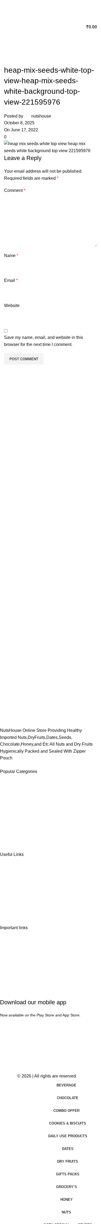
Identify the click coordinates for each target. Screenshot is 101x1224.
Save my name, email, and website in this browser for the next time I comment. (43, 341)
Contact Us (15, 902)
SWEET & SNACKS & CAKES (34, 828)
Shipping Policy (20, 956)
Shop (10, 883)
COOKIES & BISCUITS (27, 819)
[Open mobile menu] (6, 27)
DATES (12, 790)
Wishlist (12, 892)
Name (11, 255)
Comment (14, 190)
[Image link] (27, 699)
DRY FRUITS (18, 809)
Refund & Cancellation (26, 966)
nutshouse (41, 116)
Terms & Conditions (23, 975)
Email (11, 280)
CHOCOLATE (18, 800)
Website (12, 305)
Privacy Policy (18, 946)
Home (10, 873)
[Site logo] (51, 26)
